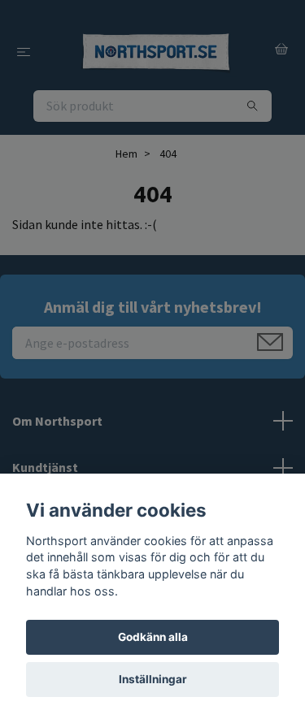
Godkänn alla (153, 636)
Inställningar (153, 679)
